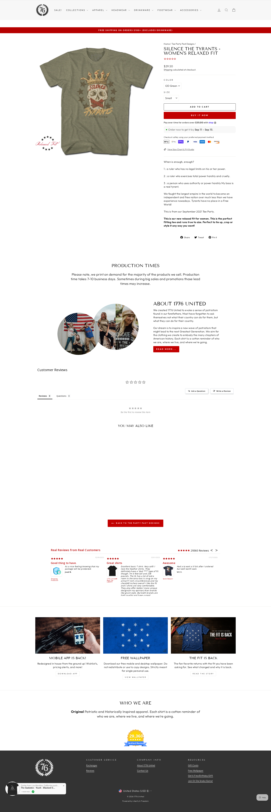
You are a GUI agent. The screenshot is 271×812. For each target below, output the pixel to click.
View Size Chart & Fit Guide (180, 149)
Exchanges (91, 765)
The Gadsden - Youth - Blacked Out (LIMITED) (38, 788)
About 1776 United (146, 765)
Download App (67, 674)
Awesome (169, 563)
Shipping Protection (54, 579)
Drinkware (142, 10)
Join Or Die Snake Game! (200, 781)
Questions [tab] (61, 396)
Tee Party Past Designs (183, 44)
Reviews (90, 770)
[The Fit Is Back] (203, 635)
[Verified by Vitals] (33, 791)
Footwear (166, 10)
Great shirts (114, 563)
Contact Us (142, 770)
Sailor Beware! (168, 579)
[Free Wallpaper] (135, 635)
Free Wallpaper (195, 770)
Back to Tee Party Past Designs (137, 523)
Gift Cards (193, 765)
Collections (76, 10)
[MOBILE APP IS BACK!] (67, 635)
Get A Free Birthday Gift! (200, 775)
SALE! (58, 10)
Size (167, 92)
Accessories (189, 10)
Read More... (166, 349)
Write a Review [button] (223, 391)
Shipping (168, 69)
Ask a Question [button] (198, 391)
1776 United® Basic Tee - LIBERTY (112, 580)
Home (167, 44)
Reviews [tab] (43, 396)
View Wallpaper (135, 677)
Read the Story (203, 674)
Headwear (120, 10)
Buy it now (200, 115)
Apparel (98, 10)
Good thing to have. (64, 563)
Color (169, 80)
